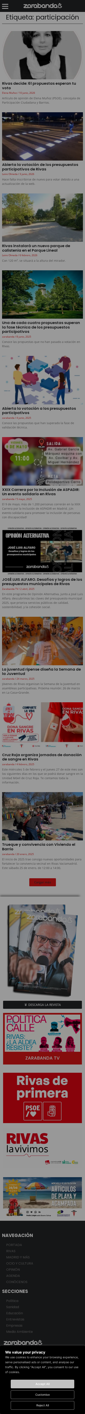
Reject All (42, 1405)
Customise (42, 1394)
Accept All (42, 1384)
